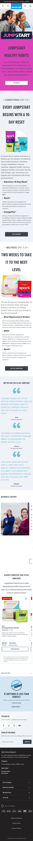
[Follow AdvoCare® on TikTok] (9, 725)
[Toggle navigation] (2, 6)
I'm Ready (16, 83)
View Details (15, 649)
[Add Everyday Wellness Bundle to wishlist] (25, 599)
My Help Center (5, 771)
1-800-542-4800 (16, 703)
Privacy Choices (16, 828)
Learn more (16, 707)
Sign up (27, 742)
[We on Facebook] (3, 725)
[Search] (8, 6)
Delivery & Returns (16, 818)
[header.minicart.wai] (30, 6)
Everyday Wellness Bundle (10, 628)
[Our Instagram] (14, 725)
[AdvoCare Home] (16, 6)
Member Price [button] (13, 645)
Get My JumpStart (16, 368)
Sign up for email (8, 732)
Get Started (16, 234)
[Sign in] (25, 6)
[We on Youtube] (19, 725)
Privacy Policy (16, 823)
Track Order (4, 773)
